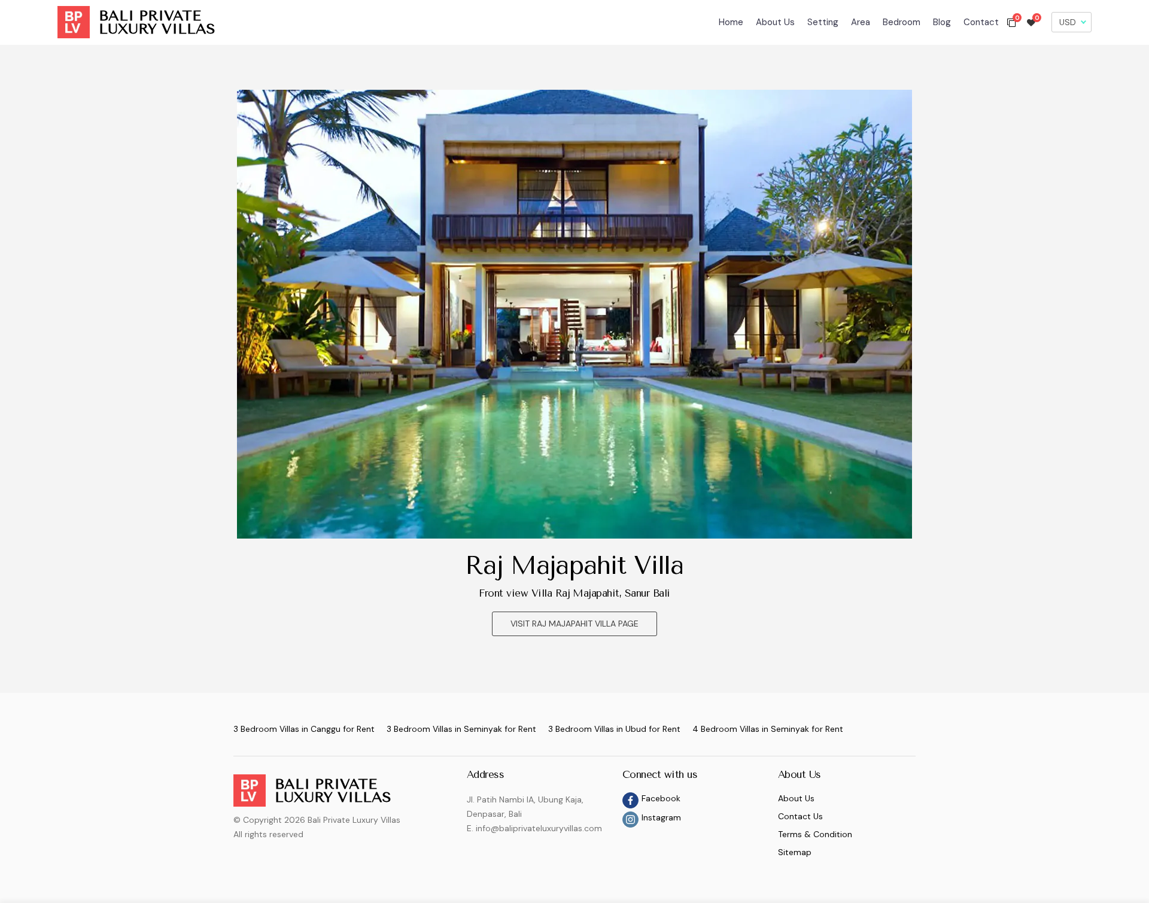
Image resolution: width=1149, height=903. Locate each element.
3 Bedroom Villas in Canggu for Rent (304, 728)
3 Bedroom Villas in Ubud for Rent (614, 728)
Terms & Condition (815, 834)
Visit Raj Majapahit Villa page (574, 623)
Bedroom (901, 22)
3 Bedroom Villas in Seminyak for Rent (461, 728)
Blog (942, 22)
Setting (822, 22)
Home (731, 22)
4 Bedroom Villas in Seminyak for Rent (767, 728)
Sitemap (794, 852)
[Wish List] (1031, 22)
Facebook (661, 798)
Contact (981, 22)
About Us (775, 22)
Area (860, 22)
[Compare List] (1011, 22)
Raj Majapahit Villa (574, 565)
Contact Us (800, 816)
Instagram (661, 817)
